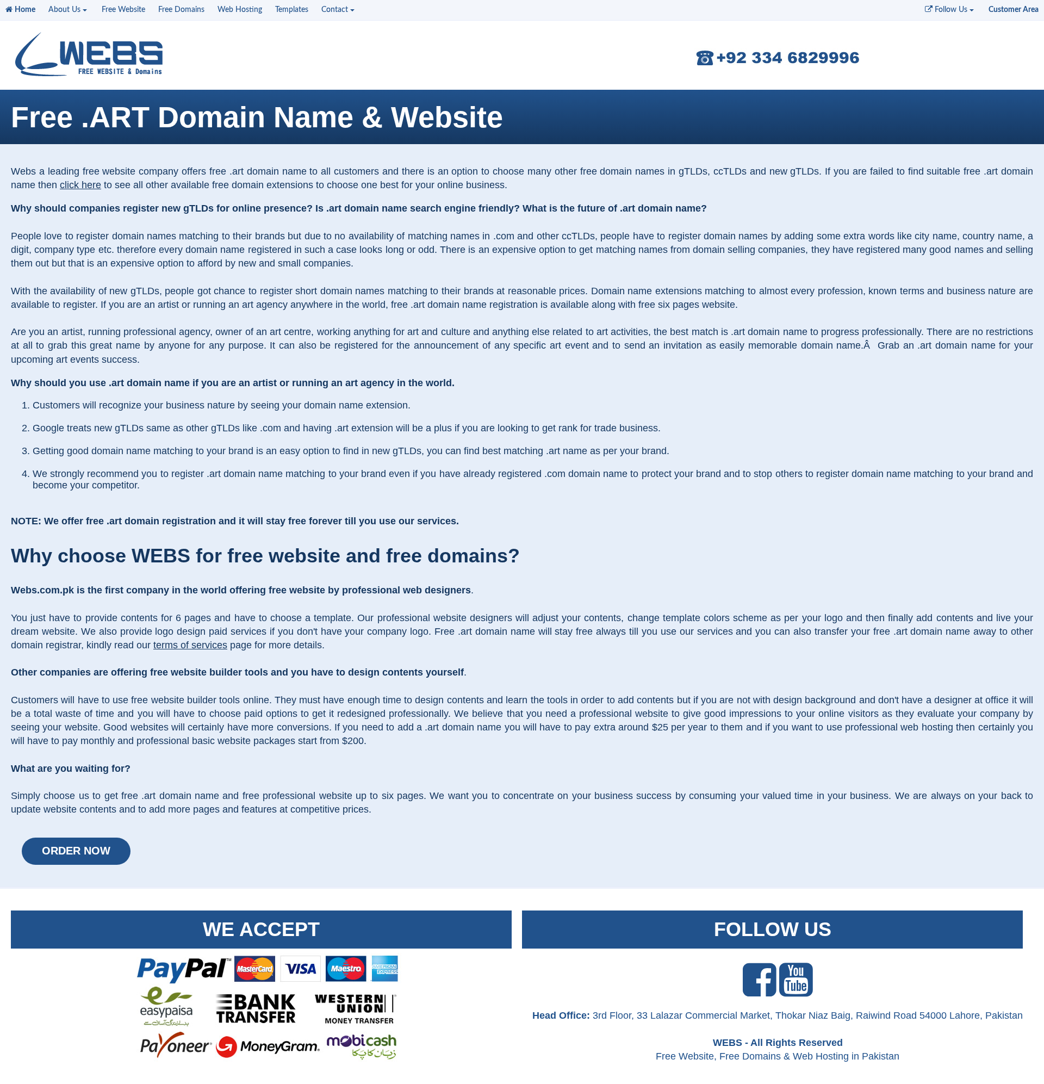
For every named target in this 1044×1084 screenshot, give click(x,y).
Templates (291, 10)
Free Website (123, 10)
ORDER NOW (76, 851)
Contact (334, 10)
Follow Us (950, 10)
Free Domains (181, 10)
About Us (64, 10)
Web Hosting (239, 10)
